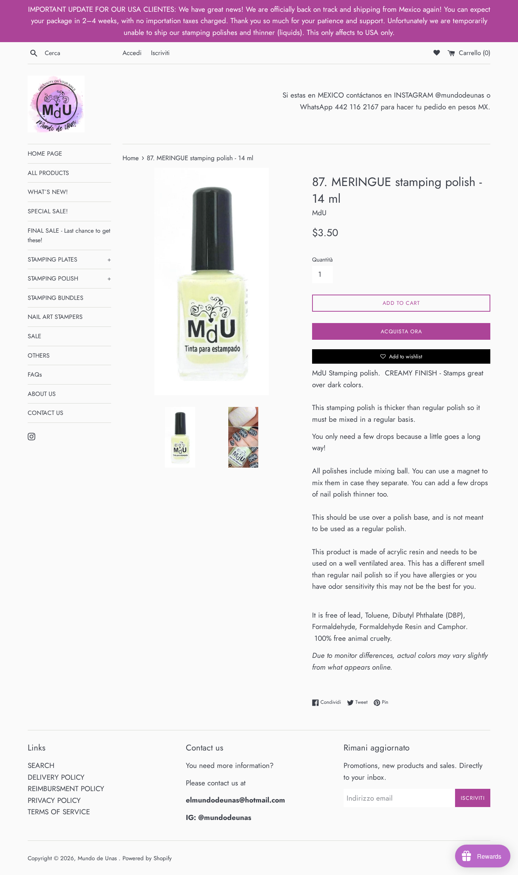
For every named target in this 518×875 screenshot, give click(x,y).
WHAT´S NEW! (48, 192)
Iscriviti (160, 52)
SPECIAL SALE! (48, 211)
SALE (34, 336)
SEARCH (41, 765)
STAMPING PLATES (69, 259)
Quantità (322, 259)
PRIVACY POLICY (54, 800)
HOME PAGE (45, 153)
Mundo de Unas (98, 858)
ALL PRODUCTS (48, 173)
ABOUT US (42, 393)
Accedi (131, 52)
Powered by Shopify (147, 858)
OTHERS (39, 355)
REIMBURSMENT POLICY (66, 789)
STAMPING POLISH (69, 278)
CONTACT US (45, 412)
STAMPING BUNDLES (55, 297)
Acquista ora (401, 331)
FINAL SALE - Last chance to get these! (69, 235)
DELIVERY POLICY (56, 777)
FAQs (35, 374)
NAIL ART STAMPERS (55, 316)
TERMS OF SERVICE (59, 812)
